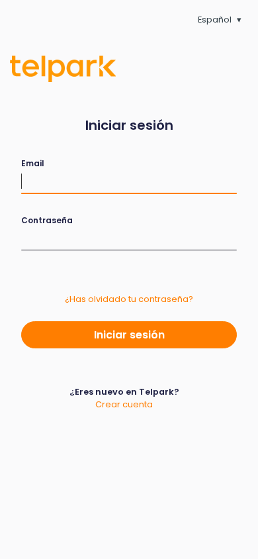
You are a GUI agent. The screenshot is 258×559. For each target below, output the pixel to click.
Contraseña (47, 220)
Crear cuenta (124, 404)
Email (32, 163)
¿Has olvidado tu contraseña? (129, 299)
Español (215, 19)
